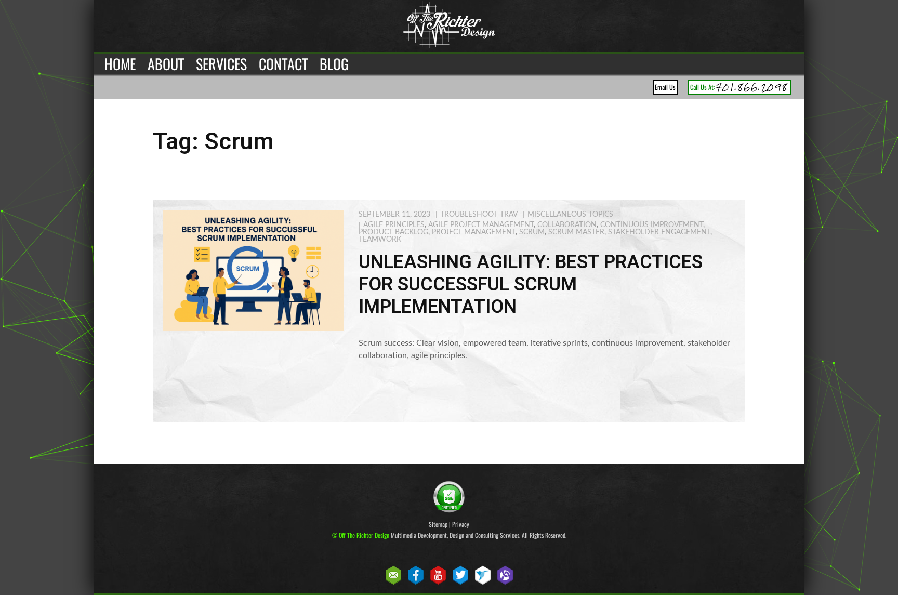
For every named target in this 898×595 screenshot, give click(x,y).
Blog (334, 63)
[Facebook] (415, 582)
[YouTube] (438, 582)
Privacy (460, 524)
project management (474, 232)
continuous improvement (651, 225)
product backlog (393, 232)
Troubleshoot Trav (479, 214)
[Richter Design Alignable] (505, 582)
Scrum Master (576, 232)
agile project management (481, 225)
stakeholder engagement (659, 232)
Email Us (665, 87)
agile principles (394, 225)
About (166, 63)
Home (120, 63)
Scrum (532, 232)
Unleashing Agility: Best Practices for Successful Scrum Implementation (531, 284)
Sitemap (438, 524)
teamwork (380, 239)
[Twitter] (460, 582)
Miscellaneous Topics (570, 214)
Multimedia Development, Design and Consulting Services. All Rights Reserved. (449, 535)
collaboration (567, 225)
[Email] (393, 582)
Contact (283, 63)
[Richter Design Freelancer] (482, 582)
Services (221, 63)
